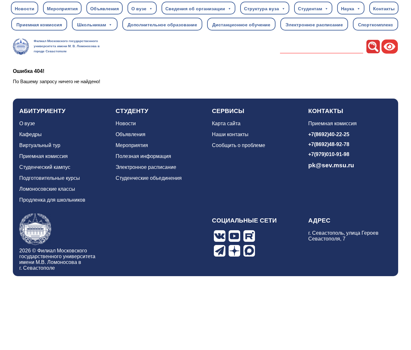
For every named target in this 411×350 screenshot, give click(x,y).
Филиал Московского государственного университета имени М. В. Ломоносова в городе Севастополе (67, 46)
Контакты (384, 8)
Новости (24, 8)
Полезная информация (143, 156)
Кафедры (30, 134)
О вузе (138, 8)
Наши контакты (230, 134)
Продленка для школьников (52, 200)
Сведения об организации (195, 8)
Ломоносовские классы (47, 189)
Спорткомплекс (375, 24)
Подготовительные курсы (49, 178)
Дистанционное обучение (241, 24)
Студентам (310, 8)
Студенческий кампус (44, 167)
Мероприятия (62, 8)
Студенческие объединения (149, 178)
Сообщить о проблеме (238, 145)
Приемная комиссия (39, 24)
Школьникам (91, 24)
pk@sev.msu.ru (331, 165)
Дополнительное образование (162, 24)
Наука (347, 8)
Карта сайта (226, 123)
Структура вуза (261, 8)
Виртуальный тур (39, 145)
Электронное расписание (314, 24)
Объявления (104, 8)
